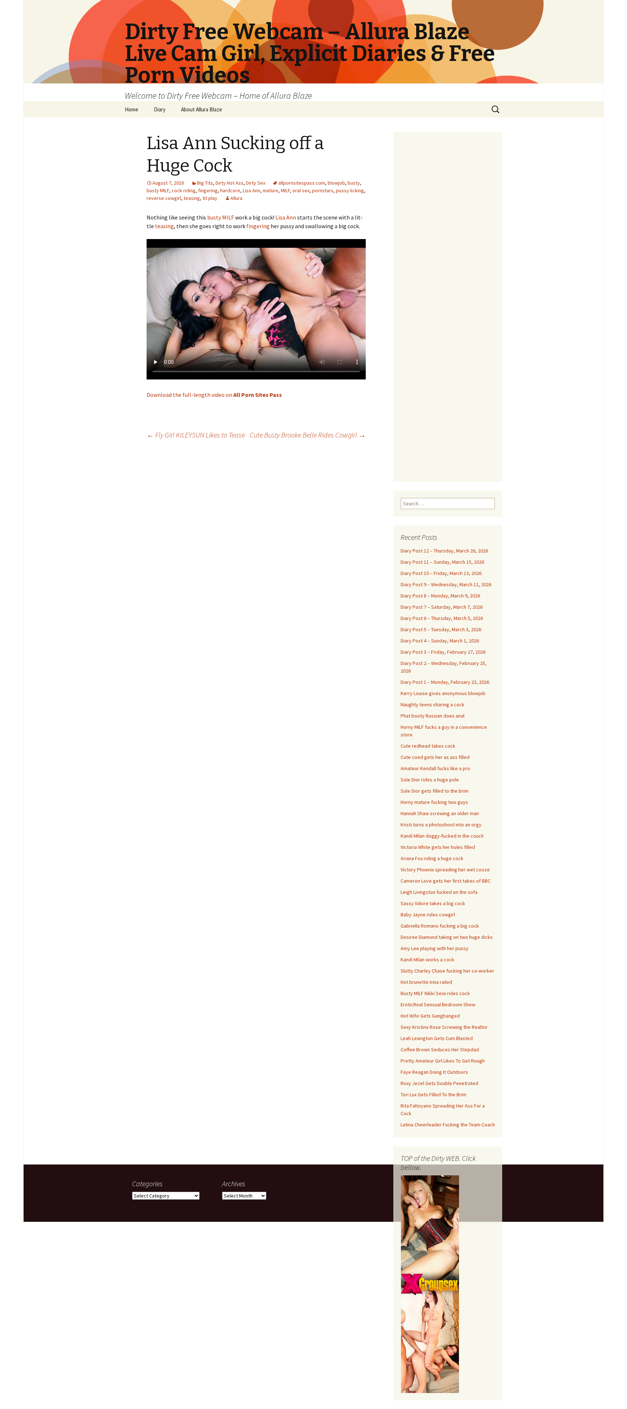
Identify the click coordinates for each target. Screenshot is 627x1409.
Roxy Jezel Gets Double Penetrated (439, 1083)
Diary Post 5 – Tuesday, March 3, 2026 (441, 629)
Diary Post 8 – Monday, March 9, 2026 (440, 595)
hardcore (230, 190)
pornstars (322, 190)
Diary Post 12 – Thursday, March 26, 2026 (444, 550)
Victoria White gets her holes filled (438, 847)
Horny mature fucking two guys (434, 802)
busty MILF (158, 190)
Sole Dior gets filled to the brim (434, 791)
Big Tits (205, 183)
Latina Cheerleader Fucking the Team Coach (448, 1124)
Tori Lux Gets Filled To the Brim (433, 1094)
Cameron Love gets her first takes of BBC (446, 881)
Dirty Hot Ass (229, 183)
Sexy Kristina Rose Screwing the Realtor (444, 1027)
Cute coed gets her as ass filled (435, 757)
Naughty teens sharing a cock (432, 704)
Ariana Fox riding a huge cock (432, 858)
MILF (285, 190)
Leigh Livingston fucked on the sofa (439, 892)
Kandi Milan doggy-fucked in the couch (442, 836)
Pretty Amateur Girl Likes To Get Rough (443, 1060)
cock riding (184, 190)
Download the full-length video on (214, 394)
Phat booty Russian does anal (432, 715)
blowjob (336, 183)
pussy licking (350, 190)
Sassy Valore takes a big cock (433, 903)
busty (354, 183)
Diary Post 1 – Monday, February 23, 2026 (445, 682)
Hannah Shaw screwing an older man (440, 813)
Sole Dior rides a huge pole (430, 779)
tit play (209, 198)
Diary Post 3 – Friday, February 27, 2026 (443, 652)
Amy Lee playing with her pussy (434, 948)
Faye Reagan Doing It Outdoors (434, 1072)
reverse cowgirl (164, 198)
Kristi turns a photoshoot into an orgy (441, 824)
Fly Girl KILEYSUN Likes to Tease (196, 434)
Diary (159, 109)
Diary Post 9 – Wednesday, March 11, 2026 (446, 584)
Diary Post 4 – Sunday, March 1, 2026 (440, 640)
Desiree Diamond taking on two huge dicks (447, 937)
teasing (192, 198)
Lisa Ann (251, 190)
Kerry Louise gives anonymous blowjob (443, 693)
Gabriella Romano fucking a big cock (440, 926)
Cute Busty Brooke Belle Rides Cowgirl (308, 434)
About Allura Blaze (201, 109)
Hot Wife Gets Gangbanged (430, 1015)
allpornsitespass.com (301, 183)
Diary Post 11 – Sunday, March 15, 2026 (442, 562)
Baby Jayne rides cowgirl (428, 914)
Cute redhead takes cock (428, 746)
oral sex (301, 190)
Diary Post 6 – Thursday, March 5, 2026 (442, 618)
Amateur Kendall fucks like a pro (435, 768)
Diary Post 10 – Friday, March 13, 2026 (441, 573)
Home (131, 109)
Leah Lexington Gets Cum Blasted (437, 1038)
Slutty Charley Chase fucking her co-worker (447, 971)
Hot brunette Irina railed (426, 982)
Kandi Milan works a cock (427, 959)
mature (270, 190)
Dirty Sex (255, 183)
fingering (208, 190)
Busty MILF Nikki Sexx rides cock (435, 993)
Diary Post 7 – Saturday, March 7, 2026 (442, 607)
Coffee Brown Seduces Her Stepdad (440, 1049)
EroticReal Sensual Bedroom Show (438, 1004)
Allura (236, 198)
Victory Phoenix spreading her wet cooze (445, 869)
